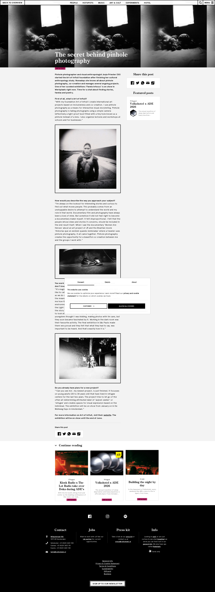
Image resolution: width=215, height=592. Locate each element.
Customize (87, 306)
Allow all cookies (126, 306)
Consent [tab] (80, 282)
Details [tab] (107, 282)
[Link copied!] (79, 434)
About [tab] (134, 282)
